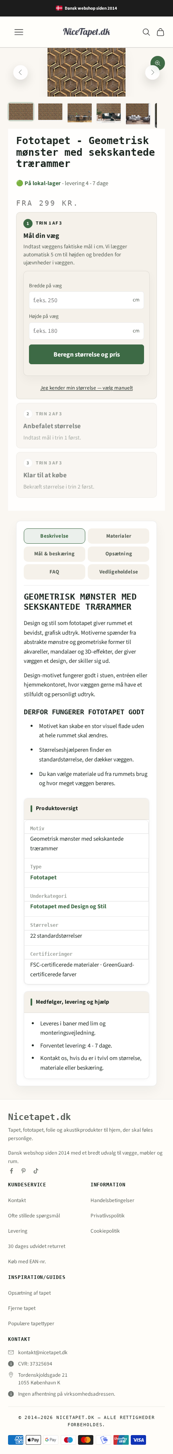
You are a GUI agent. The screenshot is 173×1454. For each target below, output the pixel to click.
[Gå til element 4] (109, 113)
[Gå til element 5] (138, 114)
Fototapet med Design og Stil (68, 906)
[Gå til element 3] (80, 113)
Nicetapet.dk (39, 1117)
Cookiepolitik (105, 1231)
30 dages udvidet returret (36, 1246)
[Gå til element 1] (21, 112)
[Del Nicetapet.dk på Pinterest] (23, 1170)
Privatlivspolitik (108, 1215)
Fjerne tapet (21, 1308)
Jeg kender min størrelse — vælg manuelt (86, 388)
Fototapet (43, 877)
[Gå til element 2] (50, 112)
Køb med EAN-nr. (27, 1261)
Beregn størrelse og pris (87, 354)
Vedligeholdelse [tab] (118, 571)
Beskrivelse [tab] (54, 536)
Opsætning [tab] (118, 553)
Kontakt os (53, 1058)
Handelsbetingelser (112, 1200)
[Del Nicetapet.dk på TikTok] (36, 1170)
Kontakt (17, 1200)
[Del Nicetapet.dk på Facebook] (11, 1170)
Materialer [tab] (118, 536)
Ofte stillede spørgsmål (34, 1215)
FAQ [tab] (54, 571)
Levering (17, 1231)
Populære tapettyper (31, 1323)
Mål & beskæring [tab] (54, 553)
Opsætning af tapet (29, 1293)
